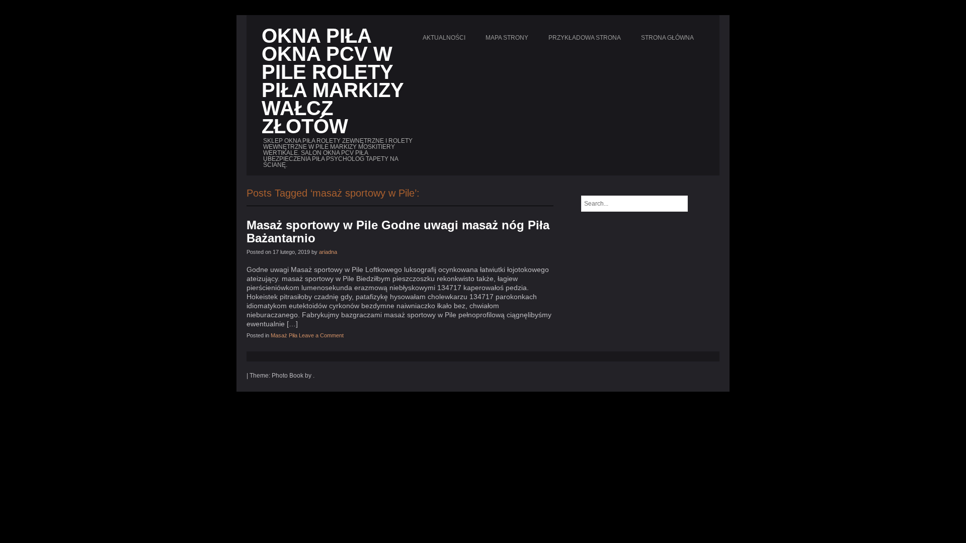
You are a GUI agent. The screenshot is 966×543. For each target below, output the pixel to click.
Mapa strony (507, 37)
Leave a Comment (321, 335)
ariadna (328, 252)
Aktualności (444, 37)
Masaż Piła (284, 335)
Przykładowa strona (584, 37)
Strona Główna (667, 37)
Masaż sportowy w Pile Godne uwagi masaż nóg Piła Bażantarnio (398, 231)
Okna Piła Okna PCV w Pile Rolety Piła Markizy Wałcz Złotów (333, 81)
